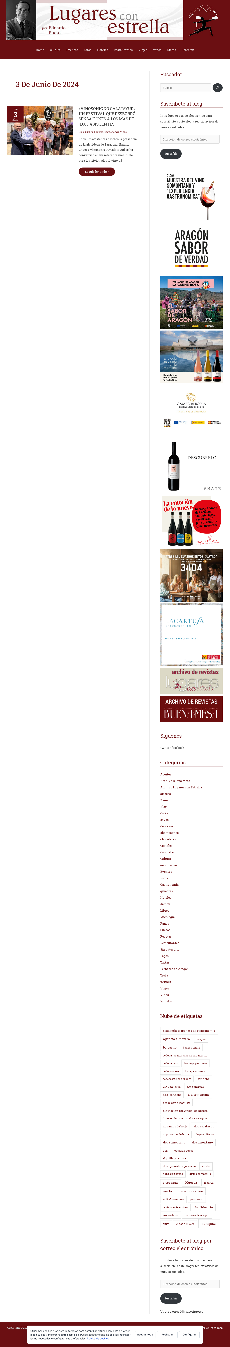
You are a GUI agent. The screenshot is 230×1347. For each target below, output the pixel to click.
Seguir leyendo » (97, 170)
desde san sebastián (176, 1103)
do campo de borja (175, 1126)
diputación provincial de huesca (185, 1110)
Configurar (189, 1334)
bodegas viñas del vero (177, 1079)
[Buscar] (218, 87)
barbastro (169, 1047)
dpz (165, 1150)
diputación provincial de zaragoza (185, 1118)
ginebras (166, 891)
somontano (170, 1215)
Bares (164, 800)
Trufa (164, 975)
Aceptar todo (145, 1334)
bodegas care (171, 1071)
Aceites (165, 774)
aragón (201, 1039)
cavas (164, 820)
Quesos (165, 930)
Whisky (166, 1001)
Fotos (87, 50)
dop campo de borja (176, 1134)
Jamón (165, 904)
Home (40, 50)
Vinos (157, 50)
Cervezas (166, 826)
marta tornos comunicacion (183, 1191)
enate (206, 1166)
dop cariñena (205, 1134)
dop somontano (174, 1142)
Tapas (164, 956)
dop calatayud (204, 1126)
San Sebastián (204, 1207)
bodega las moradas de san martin (185, 1055)
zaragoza (209, 1223)
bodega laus (170, 1063)
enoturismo (168, 865)
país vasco (196, 1199)
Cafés (164, 813)
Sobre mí (188, 50)
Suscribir (170, 153)
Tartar (164, 962)
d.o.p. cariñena (172, 1094)
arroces (165, 794)
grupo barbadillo (200, 1174)
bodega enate (191, 1047)
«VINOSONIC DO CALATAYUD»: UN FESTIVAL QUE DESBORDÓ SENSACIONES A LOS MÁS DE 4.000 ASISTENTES (107, 116)
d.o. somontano (199, 1094)
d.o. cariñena (195, 1086)
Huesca (191, 1182)
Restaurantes (123, 50)
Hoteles (102, 50)
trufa (166, 1224)
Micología (167, 917)
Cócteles (166, 846)
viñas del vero (185, 1224)
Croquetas (167, 852)
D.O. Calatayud (172, 1086)
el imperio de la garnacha (179, 1166)
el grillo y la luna (174, 1158)
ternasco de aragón (197, 1215)
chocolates (168, 839)
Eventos (72, 50)
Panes (164, 923)
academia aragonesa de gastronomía (189, 1030)
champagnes (169, 833)
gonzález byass (173, 1174)
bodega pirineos (195, 1063)
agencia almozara (176, 1039)
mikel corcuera (173, 1199)
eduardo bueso (184, 1150)
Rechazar (167, 1334)
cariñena (203, 1079)
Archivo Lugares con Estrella (181, 787)
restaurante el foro (175, 1207)
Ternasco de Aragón (174, 969)
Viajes (142, 50)
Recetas (165, 936)
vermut (165, 982)
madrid (208, 1182)
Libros (171, 50)
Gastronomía (111, 131)
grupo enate (170, 1182)
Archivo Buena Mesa (175, 781)
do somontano (202, 1142)
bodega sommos (195, 1071)
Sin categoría (169, 949)
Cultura (55, 50)
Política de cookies (98, 1338)
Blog (81, 131)
